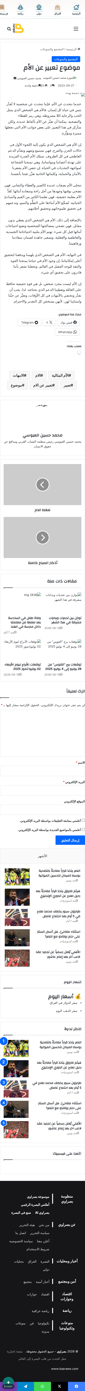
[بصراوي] (18, 28)
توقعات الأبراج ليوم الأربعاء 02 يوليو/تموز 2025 (23, 667)
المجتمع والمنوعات (52, 49)
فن (32, 1323)
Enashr (8, 1386)
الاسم (80, 762)
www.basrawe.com (64, 1368)
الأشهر (42, 856)
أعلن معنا (43, 1241)
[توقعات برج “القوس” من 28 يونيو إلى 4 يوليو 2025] (63, 649)
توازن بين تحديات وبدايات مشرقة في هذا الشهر (65, 620)
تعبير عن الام (42, 385)
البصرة (45, 1261)
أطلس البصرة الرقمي (35, 1204)
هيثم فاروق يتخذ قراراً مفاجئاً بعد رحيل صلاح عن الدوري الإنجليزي (58, 893)
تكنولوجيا (43, 1323)
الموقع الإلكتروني (74, 801)
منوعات (21, 1323)
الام (38, 375)
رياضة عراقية (40, 1311)
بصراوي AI (42, 1212)
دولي (46, 1269)
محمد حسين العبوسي (29, 78)
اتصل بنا (20, 1233)
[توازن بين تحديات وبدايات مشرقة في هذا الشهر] (63, 602)
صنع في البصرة (21, 1212)
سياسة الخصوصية (21, 1241)
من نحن (44, 1225)
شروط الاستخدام (38, 1249)
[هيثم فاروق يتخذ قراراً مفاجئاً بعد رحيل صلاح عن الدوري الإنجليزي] (17, 897)
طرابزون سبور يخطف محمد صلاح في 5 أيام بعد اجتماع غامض (58, 913)
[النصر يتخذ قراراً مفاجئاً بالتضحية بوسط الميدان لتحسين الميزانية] (17, 876)
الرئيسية (72, 49)
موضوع (16, 385)
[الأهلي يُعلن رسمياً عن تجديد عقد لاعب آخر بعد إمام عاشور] (17, 958)
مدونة (45, 1331)
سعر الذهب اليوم (66, 1011)
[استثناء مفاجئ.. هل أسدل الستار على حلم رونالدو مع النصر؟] (17, 937)
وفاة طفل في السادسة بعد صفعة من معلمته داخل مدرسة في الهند (24, 622)
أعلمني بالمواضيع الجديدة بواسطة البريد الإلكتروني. (49, 830)
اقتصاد (45, 1294)
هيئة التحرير (27, 1225)
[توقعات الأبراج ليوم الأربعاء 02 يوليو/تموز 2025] (22, 649)
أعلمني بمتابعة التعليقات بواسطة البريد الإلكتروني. (50, 820)
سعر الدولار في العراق (63, 1003)
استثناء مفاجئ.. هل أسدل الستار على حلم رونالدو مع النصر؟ (58, 934)
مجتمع (28, 1282)
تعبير (67, 385)
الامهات (18, 375)
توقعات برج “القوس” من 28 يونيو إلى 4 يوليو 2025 (63, 667)
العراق (32, 1261)
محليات (19, 1261)
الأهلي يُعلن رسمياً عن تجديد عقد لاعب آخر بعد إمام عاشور (58, 954)
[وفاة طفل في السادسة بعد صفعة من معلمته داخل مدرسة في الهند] (22, 602)
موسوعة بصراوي (38, 1196)
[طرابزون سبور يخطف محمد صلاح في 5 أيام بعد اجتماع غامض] (17, 917)
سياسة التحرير (39, 1233)
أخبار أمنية (42, 1282)
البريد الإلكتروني (74, 782)
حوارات (32, 1294)
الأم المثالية (60, 375)
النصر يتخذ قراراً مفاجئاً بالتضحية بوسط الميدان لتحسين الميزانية (59, 873)
